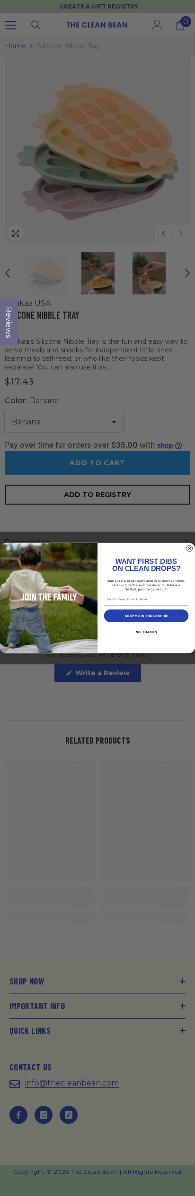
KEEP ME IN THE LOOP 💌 (146, 615)
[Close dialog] (189, 548)
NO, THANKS (146, 632)
